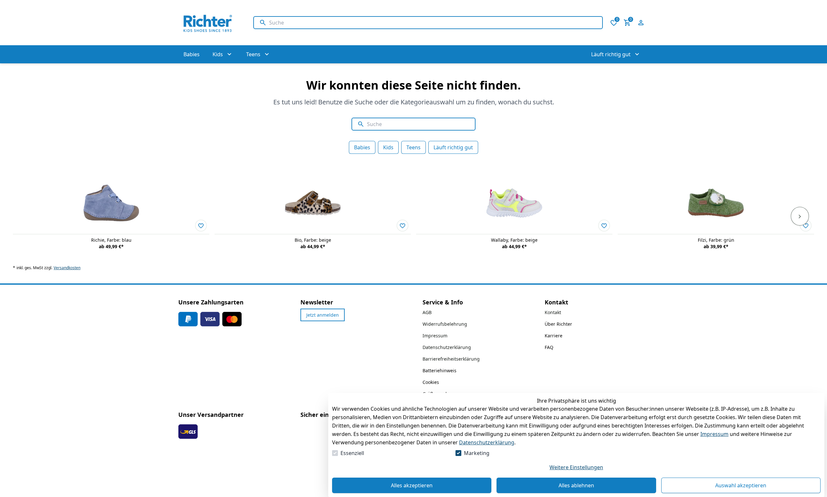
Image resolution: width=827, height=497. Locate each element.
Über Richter (558, 324)
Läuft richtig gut (453, 147)
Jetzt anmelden (322, 315)
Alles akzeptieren (412, 485)
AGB (427, 312)
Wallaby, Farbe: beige (514, 240)
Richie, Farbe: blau (111, 240)
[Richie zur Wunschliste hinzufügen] (201, 225)
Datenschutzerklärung (486, 442)
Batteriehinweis (439, 370)
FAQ (549, 347)
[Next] (800, 216)
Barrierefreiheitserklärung (451, 359)
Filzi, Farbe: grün (716, 240)
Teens (413, 147)
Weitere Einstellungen (576, 467)
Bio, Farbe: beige (313, 240)
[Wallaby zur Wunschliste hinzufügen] (604, 225)
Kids (388, 147)
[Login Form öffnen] (640, 22)
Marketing (476, 453)
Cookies (431, 382)
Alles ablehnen (576, 485)
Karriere (553, 336)
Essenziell (352, 453)
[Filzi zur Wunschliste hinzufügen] (805, 225)
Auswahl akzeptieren (740, 485)
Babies (362, 147)
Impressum (714, 434)
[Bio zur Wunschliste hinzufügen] (402, 225)
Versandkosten (67, 267)
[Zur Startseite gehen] (209, 22)
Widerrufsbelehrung (445, 324)
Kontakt (553, 312)
